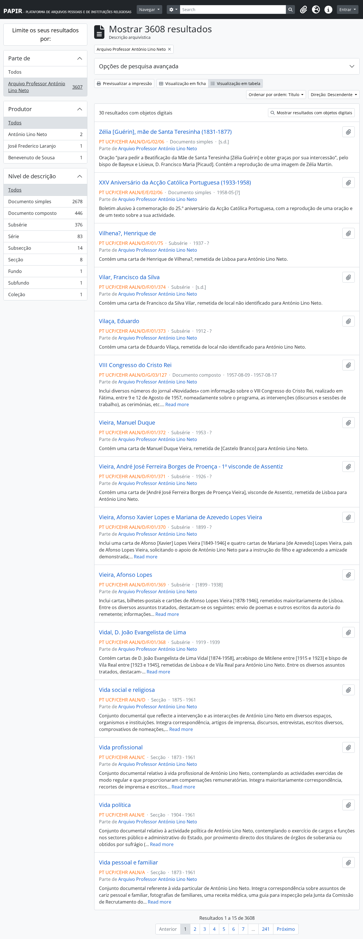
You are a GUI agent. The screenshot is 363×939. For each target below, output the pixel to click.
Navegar (147, 9)
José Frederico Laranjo (45, 147)
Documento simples (45, 202)
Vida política (115, 805)
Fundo (45, 272)
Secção (45, 261)
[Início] (70, 9)
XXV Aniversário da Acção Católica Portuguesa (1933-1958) (175, 182)
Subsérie (45, 226)
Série (45, 237)
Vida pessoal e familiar (128, 862)
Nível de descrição (32, 176)
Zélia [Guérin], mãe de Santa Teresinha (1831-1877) (165, 131)
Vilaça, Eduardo (119, 321)
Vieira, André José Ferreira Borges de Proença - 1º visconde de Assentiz (191, 466)
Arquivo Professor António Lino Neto (45, 87)
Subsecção (45, 249)
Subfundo (45, 284)
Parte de (19, 58)
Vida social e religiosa (127, 689)
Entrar (346, 9)
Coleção (45, 295)
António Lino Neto (45, 135)
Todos (15, 72)
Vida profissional (121, 747)
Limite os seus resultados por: (45, 34)
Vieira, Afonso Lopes (125, 574)
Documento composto (45, 214)
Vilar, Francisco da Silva (129, 277)
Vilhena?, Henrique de (127, 233)
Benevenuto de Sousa (45, 158)
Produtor (20, 109)
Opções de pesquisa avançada (138, 66)
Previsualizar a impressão (127, 83)
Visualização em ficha (185, 83)
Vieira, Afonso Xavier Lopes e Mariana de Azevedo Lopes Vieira (180, 517)
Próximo (286, 929)
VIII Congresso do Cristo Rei (135, 365)
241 (266, 929)
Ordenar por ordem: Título (274, 94)
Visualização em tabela (238, 83)
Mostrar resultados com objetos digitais (314, 112)
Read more (177, 404)
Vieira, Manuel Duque (127, 422)
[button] (303, 9)
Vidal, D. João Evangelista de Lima (142, 632)
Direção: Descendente (332, 94)
